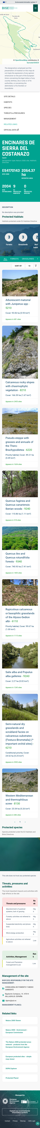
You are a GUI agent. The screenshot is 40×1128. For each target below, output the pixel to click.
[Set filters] (36, 266)
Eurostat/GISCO (33, 63)
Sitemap (23, 1121)
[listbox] (26, 2)
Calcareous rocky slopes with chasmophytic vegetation (20, 386)
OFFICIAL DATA (10, 130)
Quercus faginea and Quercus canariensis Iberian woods (18, 504)
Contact (7, 1121)
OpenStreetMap (21, 60)
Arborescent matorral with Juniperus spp (18, 303)
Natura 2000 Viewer (13, 1021)
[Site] (13, 8)
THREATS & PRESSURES (14, 113)
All (5, 259)
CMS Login (31, 1121)
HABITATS (8, 102)
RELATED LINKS (10, 124)
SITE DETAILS (9, 96)
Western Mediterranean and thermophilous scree (19, 799)
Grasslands (28, 259)
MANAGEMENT (10, 119)
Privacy (15, 1121)
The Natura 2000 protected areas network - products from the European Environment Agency (18, 1044)
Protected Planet (12, 1078)
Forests (14, 259)
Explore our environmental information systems (20, 1112)
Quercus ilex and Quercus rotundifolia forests (18, 557)
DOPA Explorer (11, 1069)
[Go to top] (38, 1123)
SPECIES (7, 108)
